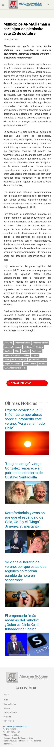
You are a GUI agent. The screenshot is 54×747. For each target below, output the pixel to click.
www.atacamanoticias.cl (15, 368)
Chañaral (8, 351)
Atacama (8, 343)
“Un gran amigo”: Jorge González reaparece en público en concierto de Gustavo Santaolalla (24, 470)
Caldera (39, 347)
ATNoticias (28, 347)
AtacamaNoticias (40, 343)
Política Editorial (10, 712)
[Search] (48, 4)
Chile (17, 351)
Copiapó (25, 351)
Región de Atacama (12, 364)
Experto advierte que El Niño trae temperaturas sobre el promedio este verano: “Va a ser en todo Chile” (25, 419)
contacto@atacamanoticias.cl (18, 726)
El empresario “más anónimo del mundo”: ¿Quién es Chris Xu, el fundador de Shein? (22, 622)
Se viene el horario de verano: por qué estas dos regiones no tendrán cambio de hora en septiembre (25, 571)
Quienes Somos (9, 704)
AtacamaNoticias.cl (12, 347)
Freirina (25, 355)
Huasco (35, 355)
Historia (6, 708)
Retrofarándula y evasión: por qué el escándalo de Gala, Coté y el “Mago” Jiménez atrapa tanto (25, 519)
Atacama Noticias (22, 343)
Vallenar (42, 364)
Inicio (5, 700)
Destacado (36, 351)
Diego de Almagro (12, 355)
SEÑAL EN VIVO (20, 383)
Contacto (7, 717)
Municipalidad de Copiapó (15, 359)
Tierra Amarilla (30, 364)
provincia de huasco (37, 359)
